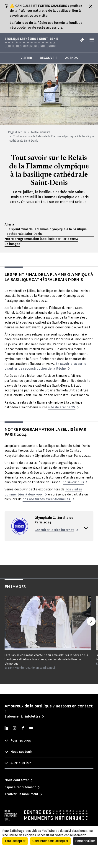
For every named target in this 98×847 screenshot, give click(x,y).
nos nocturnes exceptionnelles (47, 499)
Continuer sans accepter (50, 841)
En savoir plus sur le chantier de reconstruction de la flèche (45, 366)
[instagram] (14, 728)
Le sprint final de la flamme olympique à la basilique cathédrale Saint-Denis (47, 231)
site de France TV (61, 407)
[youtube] (31, 728)
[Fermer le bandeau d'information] (90, 6)
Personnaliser (85, 841)
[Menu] (92, 40)
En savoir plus (73, 482)
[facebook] (23, 728)
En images (12, 244)
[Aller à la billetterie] (82, 39)
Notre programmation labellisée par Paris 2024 (41, 239)
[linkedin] (6, 728)
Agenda (71, 58)
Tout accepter (15, 841)
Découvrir (48, 58)
